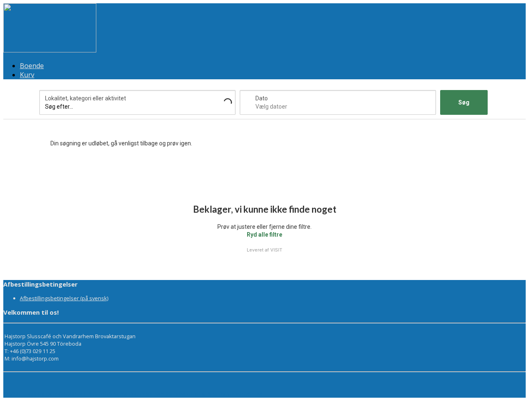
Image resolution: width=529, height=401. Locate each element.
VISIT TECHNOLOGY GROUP (43, 394)
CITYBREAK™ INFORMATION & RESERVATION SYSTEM (198, 394)
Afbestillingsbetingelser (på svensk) (64, 298)
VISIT (276, 250)
